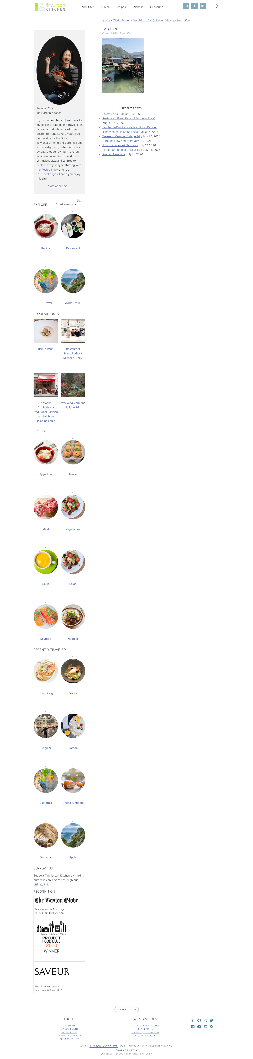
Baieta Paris (110, 114)
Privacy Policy (69, 1039)
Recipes (121, 7)
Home (106, 20)
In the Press (69, 1032)
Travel (105, 7)
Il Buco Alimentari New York (120, 145)
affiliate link (41, 884)
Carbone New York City (117, 140)
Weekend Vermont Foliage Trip (122, 136)
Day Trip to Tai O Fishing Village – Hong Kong (162, 20)
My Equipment (69, 1029)
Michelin (138, 7)
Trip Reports (145, 1029)
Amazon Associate (103, 1046)
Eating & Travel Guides (145, 1025)
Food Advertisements (64, 204)
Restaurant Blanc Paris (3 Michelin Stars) (128, 118)
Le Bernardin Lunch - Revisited (122, 149)
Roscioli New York (113, 154)
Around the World (145, 1035)
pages (54, 174)
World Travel (121, 20)
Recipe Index (49, 169)
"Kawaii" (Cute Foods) (145, 1032)
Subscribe (156, 7)
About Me (87, 7)
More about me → (59, 186)
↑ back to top (126, 1009)
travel (45, 174)
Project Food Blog (69, 1035)
